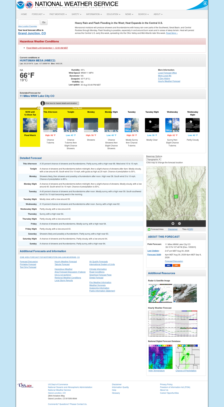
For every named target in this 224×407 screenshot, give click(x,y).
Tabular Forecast (62, 264)
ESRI (190, 229)
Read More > (172, 33)
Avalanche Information (99, 287)
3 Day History (164, 78)
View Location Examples (27, 26)
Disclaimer (173, 229)
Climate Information (98, 269)
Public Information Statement (102, 290)
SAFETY (76, 14)
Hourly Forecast (169, 81)
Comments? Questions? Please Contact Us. (67, 404)
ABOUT (157, 14)
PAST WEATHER (57, 14)
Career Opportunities (169, 392)
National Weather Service (59, 389)
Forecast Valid (154, 254)
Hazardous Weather (63, 269)
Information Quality (120, 387)
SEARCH (142, 14)
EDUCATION (113, 14)
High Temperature (157, 370)
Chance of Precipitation (186, 370)
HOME (24, 14)
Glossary (116, 392)
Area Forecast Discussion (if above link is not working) (70, 273)
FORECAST (37, 14)
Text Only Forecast (28, 267)
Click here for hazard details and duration (61, 103)
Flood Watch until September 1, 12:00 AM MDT (47, 47)
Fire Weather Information (100, 282)
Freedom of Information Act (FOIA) (175, 387)
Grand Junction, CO (32, 33)
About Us (164, 389)
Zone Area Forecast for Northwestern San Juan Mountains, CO (50, 257)
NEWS (128, 14)
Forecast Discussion (29, 261)
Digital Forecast (96, 277)
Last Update (153, 250)
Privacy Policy (166, 384)
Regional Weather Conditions (68, 277)
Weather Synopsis (97, 285)
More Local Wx (164, 75)
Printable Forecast (28, 264)
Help (114, 389)
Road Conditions (96, 271)
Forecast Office (167, 72)
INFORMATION (93, 14)
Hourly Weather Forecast (66, 261)
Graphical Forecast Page (100, 274)
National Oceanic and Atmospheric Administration (70, 387)
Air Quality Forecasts (98, 261)
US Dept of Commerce (58, 384)
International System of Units (102, 264)
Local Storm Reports (64, 280)
